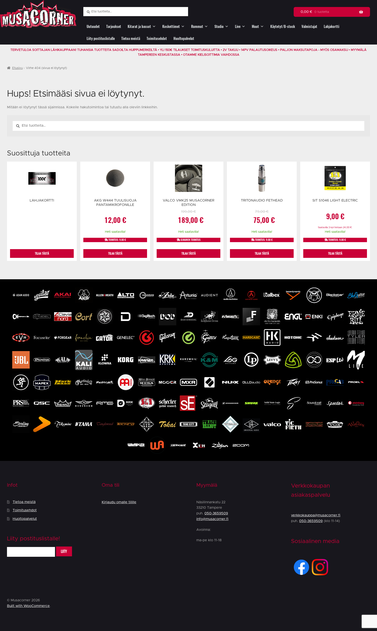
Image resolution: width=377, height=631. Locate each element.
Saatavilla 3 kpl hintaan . (335, 227)
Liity (64, 551)
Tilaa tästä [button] (115, 253)
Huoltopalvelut (183, 38)
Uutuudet (93, 26)
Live (237, 26)
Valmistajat (309, 26)
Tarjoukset (113, 26)
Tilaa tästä (42, 253)
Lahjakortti (331, 26)
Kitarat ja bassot (139, 26)
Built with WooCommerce (28, 606)
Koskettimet (171, 26)
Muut (255, 26)
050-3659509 (216, 513)
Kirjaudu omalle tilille (119, 502)
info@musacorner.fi (212, 519)
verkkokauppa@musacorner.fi (315, 515)
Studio (219, 26)
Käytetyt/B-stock (282, 26)
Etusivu (17, 68)
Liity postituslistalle (101, 38)
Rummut (197, 26)
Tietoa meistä (130, 38)
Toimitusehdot (157, 38)
